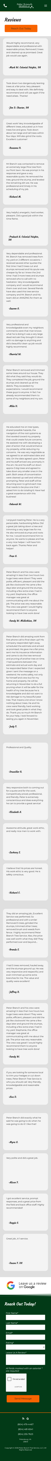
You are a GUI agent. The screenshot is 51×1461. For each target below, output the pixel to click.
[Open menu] (45, 5)
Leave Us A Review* (16, 1352)
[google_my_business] (28, 1419)
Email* (9, 1333)
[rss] (23, 1419)
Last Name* (12, 1323)
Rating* (10, 1343)
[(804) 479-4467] (5, 7)
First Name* (12, 1313)
